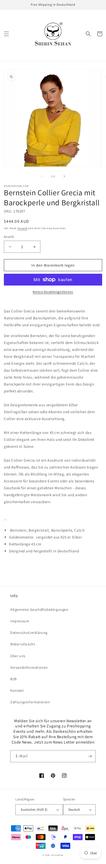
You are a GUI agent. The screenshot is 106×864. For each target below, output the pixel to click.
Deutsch (74, 809)
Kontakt (17, 690)
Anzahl (9, 237)
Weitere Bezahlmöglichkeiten (53, 292)
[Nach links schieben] (41, 176)
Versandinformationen (29, 667)
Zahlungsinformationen (30, 702)
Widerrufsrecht (22, 644)
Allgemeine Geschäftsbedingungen (39, 609)
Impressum (19, 621)
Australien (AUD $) (34, 809)
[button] (6, 33)
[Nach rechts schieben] (64, 176)
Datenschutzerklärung (29, 632)
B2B (13, 679)
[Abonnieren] (89, 756)
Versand (22, 228)
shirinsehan (57, 854)
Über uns (17, 656)
